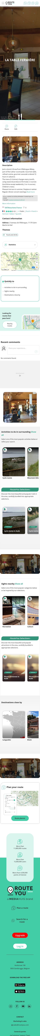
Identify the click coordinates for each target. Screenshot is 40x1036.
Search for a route (22, 920)
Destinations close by (12, 295)
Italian (12, 214)
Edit (15, 129)
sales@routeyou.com (21, 1025)
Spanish (18, 214)
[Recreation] (14, 610)
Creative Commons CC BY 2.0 (17, 200)
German (5, 214)
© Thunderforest (20, 270)
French (34, 211)
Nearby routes (9, 325)
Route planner (20, 818)
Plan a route (22, 908)
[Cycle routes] (14, 461)
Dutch (28, 211)
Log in (20, 946)
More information (8, 203)
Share (7, 129)
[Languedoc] (14, 724)
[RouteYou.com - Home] (9, 3)
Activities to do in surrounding (15, 287)
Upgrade (20, 935)
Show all (19, 583)
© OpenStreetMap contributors (31, 270)
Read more (31, 192)
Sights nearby (9, 291)
